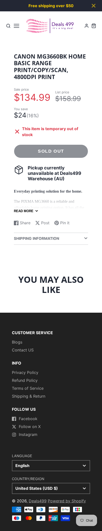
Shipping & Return (28, 396)
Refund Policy (25, 380)
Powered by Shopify (67, 500)
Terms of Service (28, 388)
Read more (23, 211)
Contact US (23, 349)
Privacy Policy (25, 372)
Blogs (17, 342)
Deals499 (38, 500)
